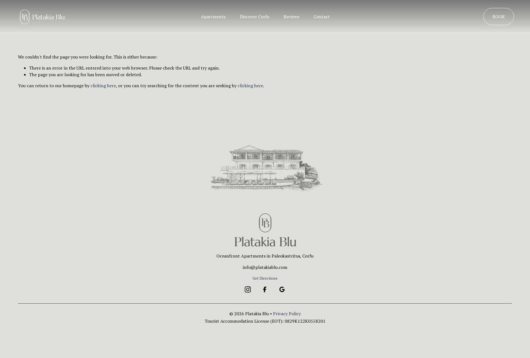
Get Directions (265, 278)
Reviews (291, 17)
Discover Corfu (254, 17)
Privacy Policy (287, 314)
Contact (322, 17)
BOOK (498, 17)
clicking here (103, 86)
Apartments (213, 17)
